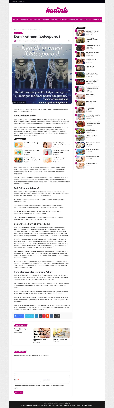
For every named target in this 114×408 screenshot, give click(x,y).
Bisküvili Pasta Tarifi (91, 136)
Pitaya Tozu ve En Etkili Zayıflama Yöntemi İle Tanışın (92, 88)
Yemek (81, 19)
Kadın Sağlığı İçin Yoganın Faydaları (21, 329)
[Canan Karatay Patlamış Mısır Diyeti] (80, 145)
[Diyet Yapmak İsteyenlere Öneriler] (80, 131)
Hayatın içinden (73, 19)
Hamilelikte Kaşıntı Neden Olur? (40, 339)
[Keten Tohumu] (80, 68)
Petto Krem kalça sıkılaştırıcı (91, 60)
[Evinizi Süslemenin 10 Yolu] (61, 333)
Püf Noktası (88, 19)
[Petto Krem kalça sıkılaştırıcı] (80, 61)
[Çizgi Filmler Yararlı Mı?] (80, 152)
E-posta (16, 379)
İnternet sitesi (46, 379)
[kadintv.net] (57, 10)
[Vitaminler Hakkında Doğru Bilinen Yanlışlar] (18, 145)
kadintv (18, 41)
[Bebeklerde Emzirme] (80, 166)
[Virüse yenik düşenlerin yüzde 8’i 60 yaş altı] (80, 82)
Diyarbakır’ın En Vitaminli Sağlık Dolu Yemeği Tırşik (93, 122)
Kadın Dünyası (23, 19)
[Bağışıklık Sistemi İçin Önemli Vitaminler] (18, 152)
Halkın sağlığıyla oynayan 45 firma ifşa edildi (92, 39)
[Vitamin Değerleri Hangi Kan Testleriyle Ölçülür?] (47, 152)
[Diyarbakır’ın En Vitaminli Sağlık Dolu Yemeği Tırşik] (80, 124)
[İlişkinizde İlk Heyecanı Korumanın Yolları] (80, 33)
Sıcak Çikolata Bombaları (90, 109)
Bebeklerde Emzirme (91, 163)
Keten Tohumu (90, 66)
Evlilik (85, 405)
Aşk (30, 19)
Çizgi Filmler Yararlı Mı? (92, 149)
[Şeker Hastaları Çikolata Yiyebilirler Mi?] (80, 117)
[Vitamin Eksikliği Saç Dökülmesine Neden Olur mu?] (47, 145)
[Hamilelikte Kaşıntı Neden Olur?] (41, 333)
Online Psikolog (90, 94)
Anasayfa (17, 29)
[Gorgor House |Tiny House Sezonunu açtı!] (80, 75)
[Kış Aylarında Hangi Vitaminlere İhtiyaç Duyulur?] (18, 160)
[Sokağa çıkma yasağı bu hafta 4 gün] (80, 48)
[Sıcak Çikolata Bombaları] (80, 110)
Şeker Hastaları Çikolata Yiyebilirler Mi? (93, 116)
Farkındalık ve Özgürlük (92, 156)
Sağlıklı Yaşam (45, 19)
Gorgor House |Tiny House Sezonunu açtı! (92, 74)
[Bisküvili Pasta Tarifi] (80, 138)
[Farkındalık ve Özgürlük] (80, 159)
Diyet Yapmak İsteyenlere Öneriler (91, 129)
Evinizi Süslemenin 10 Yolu (60, 339)
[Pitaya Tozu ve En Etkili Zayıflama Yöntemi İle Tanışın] (80, 89)
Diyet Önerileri (63, 19)
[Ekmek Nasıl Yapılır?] (80, 103)
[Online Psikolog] (80, 96)
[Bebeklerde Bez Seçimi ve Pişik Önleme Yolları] (47, 160)
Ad (15, 374)
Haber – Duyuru (76, 405)
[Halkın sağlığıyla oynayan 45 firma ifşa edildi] (80, 40)
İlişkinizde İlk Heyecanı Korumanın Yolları (92, 32)
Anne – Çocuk (54, 19)
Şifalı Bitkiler (96, 19)
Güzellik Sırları (37, 19)
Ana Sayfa (15, 19)
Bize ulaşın (90, 405)
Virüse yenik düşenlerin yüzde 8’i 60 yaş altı (92, 80)
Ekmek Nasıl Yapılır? (91, 101)
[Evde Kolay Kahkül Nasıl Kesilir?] (80, 54)
